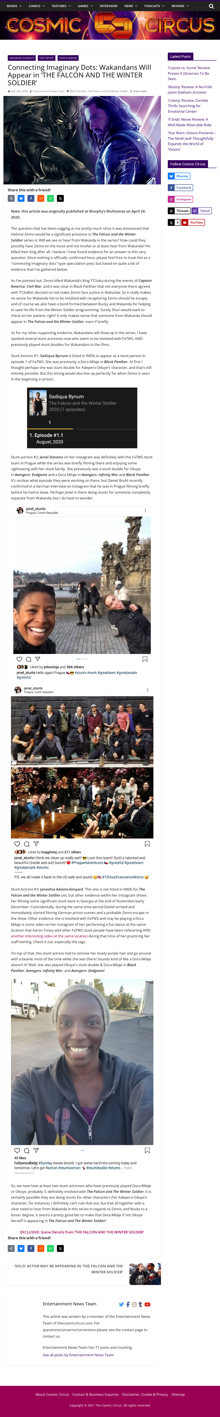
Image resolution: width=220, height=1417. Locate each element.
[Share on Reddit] (40, 198)
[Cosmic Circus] (110, 14)
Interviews (109, 6)
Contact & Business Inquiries (95, 1394)
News (128, 6)
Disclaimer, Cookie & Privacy (145, 1394)
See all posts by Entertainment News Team (78, 1354)
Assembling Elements (21, 57)
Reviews (178, 6)
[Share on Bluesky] (21, 198)
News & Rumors (68, 57)
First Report (47, 57)
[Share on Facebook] (31, 198)
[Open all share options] (11, 198)
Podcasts (152, 6)
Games (83, 6)
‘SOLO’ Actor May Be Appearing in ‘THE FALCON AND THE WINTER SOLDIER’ (68, 1268)
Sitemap (178, 1394)
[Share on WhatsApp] (50, 198)
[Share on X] (60, 198)
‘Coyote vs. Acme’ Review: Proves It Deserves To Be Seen (189, 73)
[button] (19, 6)
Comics (34, 6)
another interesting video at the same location (49, 936)
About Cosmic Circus (52, 1394)
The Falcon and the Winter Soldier (108, 91)
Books (12, 6)
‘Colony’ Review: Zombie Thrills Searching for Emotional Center (188, 106)
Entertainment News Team (49, 91)
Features (59, 6)
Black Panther (78, 91)
